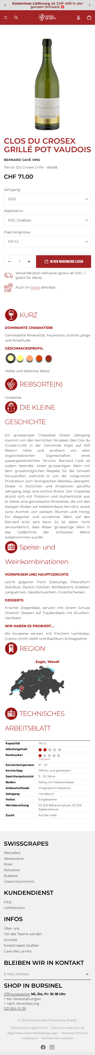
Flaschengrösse (17, 232)
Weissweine (14, 858)
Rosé (8, 864)
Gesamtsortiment (19, 881)
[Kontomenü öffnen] (78, 17)
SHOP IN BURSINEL (33, 985)
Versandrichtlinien (74, 1033)
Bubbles (11, 876)
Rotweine (12, 870)
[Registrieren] (87, 974)
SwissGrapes (38, 1020)
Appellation (13, 211)
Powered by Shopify (62, 1020)
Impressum (29, 1038)
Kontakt (11, 940)
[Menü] (5, 17)
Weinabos (12, 853)
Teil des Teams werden (23, 934)
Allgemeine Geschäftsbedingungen (32, 1033)
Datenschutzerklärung (67, 1027)
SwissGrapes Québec (21, 945)
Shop (35, 287)
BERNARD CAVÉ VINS (22, 160)
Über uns (11, 928)
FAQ (7, 902)
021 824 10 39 (15, 1008)
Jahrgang (12, 189)
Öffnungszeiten (17, 994)
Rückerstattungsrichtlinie (29, 1027)
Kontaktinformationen (57, 1038)
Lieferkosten (14, 908)
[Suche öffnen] (16, 17)
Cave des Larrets (18, 951)
